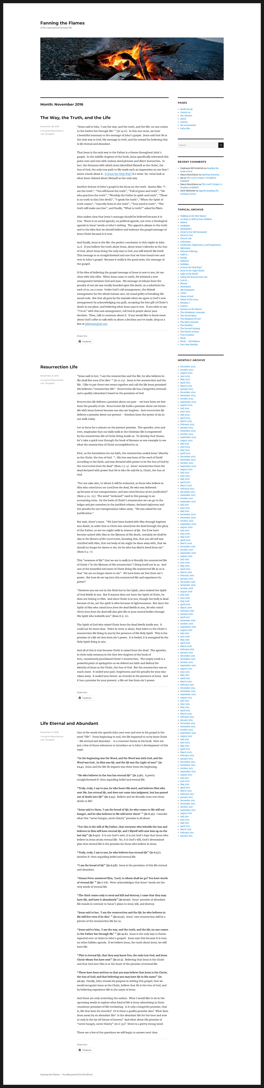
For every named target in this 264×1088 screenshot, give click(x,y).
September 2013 (188, 733)
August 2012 (186, 774)
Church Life (186, 238)
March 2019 (186, 572)
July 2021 (184, 505)
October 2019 (186, 550)
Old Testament (187, 290)
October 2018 (186, 588)
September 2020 (188, 524)
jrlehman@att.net (96, 323)
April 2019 (185, 569)
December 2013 (187, 723)
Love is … (184, 280)
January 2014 (186, 720)
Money (183, 283)
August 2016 (186, 630)
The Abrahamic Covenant (192, 312)
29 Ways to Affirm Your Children (196, 219)
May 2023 (185, 450)
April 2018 (185, 604)
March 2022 (186, 485)
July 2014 (184, 701)
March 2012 (186, 791)
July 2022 (184, 472)
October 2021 (186, 498)
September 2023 (188, 437)
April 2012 (185, 787)
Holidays (184, 264)
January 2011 (186, 836)
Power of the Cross (189, 299)
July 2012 (184, 778)
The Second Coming (190, 328)
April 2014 (185, 710)
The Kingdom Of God (190, 319)
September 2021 (188, 501)
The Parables (186, 325)
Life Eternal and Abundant (69, 723)
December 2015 (187, 656)
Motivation (185, 286)
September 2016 (188, 627)
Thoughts (49, 134)
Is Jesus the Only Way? (118, 173)
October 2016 (186, 623)
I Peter (183, 293)
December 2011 (187, 800)
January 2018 (186, 614)
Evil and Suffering (189, 251)
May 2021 (184, 511)
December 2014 (187, 688)
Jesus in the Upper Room (192, 270)
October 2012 (186, 768)
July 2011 (184, 816)
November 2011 (187, 803)
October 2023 (186, 434)
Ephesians (185, 248)
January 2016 (186, 652)
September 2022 (188, 466)
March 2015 (186, 681)
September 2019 (188, 553)
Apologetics (186, 229)
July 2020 (184, 530)
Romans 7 (185, 302)
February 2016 (187, 649)
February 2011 (187, 832)
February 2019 (187, 575)
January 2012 (186, 797)
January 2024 (186, 427)
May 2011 (184, 823)
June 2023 (185, 447)
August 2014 (186, 697)
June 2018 (185, 598)
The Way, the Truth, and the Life (75, 117)
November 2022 (188, 460)
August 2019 (186, 556)
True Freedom (187, 335)
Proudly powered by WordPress (77, 1074)
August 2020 (186, 527)
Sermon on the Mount (191, 309)
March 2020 (186, 543)
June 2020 (185, 533)
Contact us (185, 112)
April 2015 (185, 678)
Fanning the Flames (62, 23)
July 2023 (184, 443)
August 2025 (186, 373)
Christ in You (186, 235)
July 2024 (184, 408)
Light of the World (189, 274)
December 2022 (188, 456)
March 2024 (186, 421)
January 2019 (186, 578)
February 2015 (187, 685)
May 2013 (184, 746)
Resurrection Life (59, 366)
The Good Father (188, 315)
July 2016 (184, 633)
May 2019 (185, 566)
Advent (183, 222)
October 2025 (186, 370)
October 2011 (186, 807)
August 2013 (186, 736)
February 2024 (187, 424)
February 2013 (187, 755)
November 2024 (188, 395)
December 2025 (188, 366)
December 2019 (187, 546)
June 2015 (185, 672)
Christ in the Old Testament (193, 232)
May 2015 (184, 675)
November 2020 (188, 517)
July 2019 (184, 559)
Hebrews (184, 261)
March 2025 (186, 386)
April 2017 (185, 617)
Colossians (185, 241)
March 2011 (185, 829)
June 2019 (185, 562)
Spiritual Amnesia (210, 174)
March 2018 (186, 607)
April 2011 (185, 826)
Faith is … (184, 254)
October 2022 (186, 463)
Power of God (186, 296)
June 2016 (185, 636)
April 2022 (185, 482)
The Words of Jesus (189, 331)
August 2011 (186, 813)
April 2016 (185, 643)
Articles (184, 122)
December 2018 (187, 582)
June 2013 (185, 742)
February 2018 (187, 611)
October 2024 (186, 398)
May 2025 (185, 379)
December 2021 (187, 492)
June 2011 (184, 819)
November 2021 (187, 495)
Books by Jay (186, 109)
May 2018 (184, 601)
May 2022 (185, 479)
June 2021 (185, 508)
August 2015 (186, 668)
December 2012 (187, 762)
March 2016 (186, 646)
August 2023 (186, 440)
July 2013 (184, 739)
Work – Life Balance (190, 341)
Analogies (185, 225)
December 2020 (188, 514)
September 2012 (188, 771)
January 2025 (186, 389)
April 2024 (185, 418)
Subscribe (185, 128)
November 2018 (187, 585)
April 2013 (185, 749)
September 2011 (188, 810)
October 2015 (186, 662)
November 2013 (187, 726)
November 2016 (188, 620)
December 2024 (188, 392)
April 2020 (185, 540)
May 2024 (185, 415)
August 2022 (186, 469)
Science (184, 306)
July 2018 (184, 595)
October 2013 (186, 729)
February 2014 (187, 717)
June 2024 (185, 411)
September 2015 (188, 665)
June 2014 (185, 704)
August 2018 (186, 591)
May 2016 (185, 640)
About (183, 119)
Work (183, 338)
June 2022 (185, 476)
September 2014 (188, 694)
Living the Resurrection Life (193, 277)
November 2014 (187, 691)
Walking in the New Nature (193, 216)
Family (183, 258)
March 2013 (186, 752)
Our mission (186, 115)
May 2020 (185, 537)
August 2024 (186, 405)
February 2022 (187, 488)
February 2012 (187, 794)
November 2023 (188, 431)
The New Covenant (189, 322)
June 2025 (185, 376)
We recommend (188, 125)
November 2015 (187, 659)
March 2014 (186, 713)
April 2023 (185, 453)
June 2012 (185, 781)
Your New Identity (189, 344)
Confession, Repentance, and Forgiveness (200, 245)
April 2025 (185, 382)
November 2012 (187, 765)
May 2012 (184, 784)
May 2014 (184, 707)
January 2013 (186, 758)
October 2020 (186, 521)
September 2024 (188, 402)
